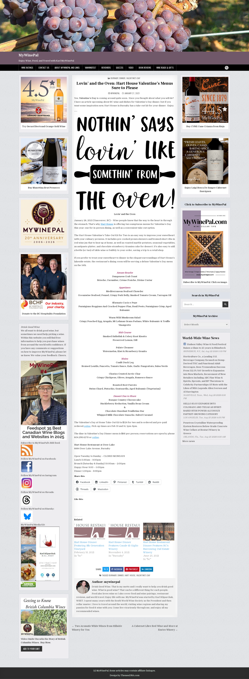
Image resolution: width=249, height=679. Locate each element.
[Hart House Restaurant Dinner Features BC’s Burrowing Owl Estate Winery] (158, 531)
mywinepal (115, 93)
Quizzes (119, 67)
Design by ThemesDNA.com (124, 675)
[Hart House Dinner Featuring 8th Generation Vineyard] (89, 531)
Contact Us (43, 67)
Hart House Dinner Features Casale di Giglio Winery (123, 545)
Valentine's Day (133, 78)
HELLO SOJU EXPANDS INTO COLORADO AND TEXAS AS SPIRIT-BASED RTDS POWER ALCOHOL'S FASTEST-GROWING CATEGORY (202, 408)
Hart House (130, 575)
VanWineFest (90, 67)
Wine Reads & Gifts (165, 67)
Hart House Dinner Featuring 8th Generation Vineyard (89, 545)
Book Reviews (145, 67)
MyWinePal (28, 55)
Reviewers (106, 67)
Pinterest (133, 569)
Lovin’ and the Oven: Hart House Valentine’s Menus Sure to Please (124, 85)
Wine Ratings (27, 67)
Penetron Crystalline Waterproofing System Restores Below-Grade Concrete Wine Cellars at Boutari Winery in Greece (205, 427)
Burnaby (114, 78)
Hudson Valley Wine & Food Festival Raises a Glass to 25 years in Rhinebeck (204, 346)
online (87, 426)
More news (188, 441)
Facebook (118, 569)
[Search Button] (227, 68)
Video (131, 67)
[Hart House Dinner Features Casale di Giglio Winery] (124, 531)
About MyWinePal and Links (67, 67)
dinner (122, 78)
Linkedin (148, 569)
